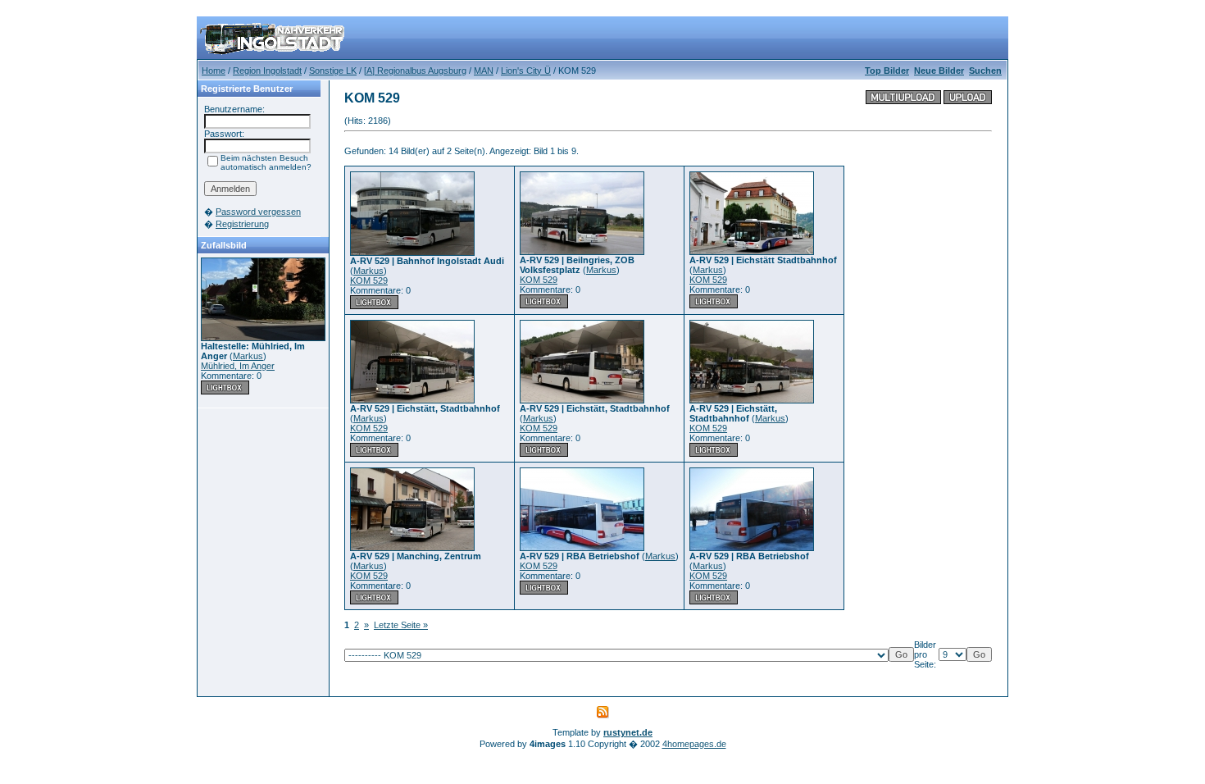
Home (213, 70)
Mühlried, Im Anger (238, 366)
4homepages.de (694, 744)
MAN (483, 70)
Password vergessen (258, 212)
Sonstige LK (333, 70)
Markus (248, 356)
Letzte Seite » (401, 625)
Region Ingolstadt (267, 70)
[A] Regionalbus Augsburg (415, 70)
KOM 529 (369, 280)
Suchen (985, 70)
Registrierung (242, 224)
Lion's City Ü (526, 70)
